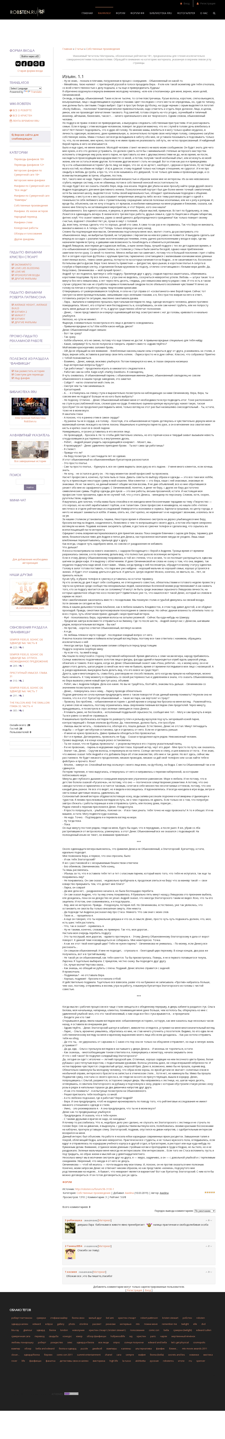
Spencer (200, 1360)
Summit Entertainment (89, 1354)
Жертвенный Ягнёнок (183, 1336)
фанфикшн (35, 1360)
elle (195, 1324)
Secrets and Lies (176, 1354)
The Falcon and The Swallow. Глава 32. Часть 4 (30, 704)
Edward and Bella (157, 1342)
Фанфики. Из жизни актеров (31, 211)
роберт (42, 1342)
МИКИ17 (20, 315)
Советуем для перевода (29, 374)
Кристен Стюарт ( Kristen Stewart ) (107, 1330)
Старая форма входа (30, 70)
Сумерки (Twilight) (182, 1330)
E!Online (83, 1324)
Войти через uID (30, 56)
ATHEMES (57, 1394)
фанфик (160, 1348)
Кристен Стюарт (127, 1317)
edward (37, 1324)
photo (72, 1324)
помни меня (151, 1324)
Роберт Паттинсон (21, 1317)
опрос (116, 1342)
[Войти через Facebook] (24, 63)
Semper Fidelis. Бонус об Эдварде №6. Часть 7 (26, 689)
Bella (166, 1330)
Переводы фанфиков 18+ (29, 159)
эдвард (41, 1330)
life (23, 1360)
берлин (48, 1354)
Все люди (103, 1342)
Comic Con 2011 (65, 1354)
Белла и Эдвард (67, 1348)
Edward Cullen (203, 1330)
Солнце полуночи (134, 1342)
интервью (125, 1324)
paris (153, 1336)
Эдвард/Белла (32, 1354)
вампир (15, 1348)
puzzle (84, 1348)
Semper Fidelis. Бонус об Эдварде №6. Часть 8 (26, 641)
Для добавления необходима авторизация (30, 561)
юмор (79, 1336)
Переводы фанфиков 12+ (29, 164)
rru (190, 1360)
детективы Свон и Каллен (74, 1360)
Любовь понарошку (22, 1342)
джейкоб (97, 1348)
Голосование (137, 1330)
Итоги (181, 1360)
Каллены (126, 1348)
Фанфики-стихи (23, 222)
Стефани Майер (59, 1317)
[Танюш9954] (75, 1250)
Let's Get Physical (180, 1342)
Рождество (57, 1342)
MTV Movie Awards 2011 (194, 1348)
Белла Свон (78, 1317)
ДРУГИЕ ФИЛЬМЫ (26, 278)
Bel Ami (110, 1317)
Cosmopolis (199, 1342)
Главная (67, 49)
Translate (36, 91)
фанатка (50, 1360)
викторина (99, 1360)
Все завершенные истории (30, 461)
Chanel (108, 1354)
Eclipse (49, 1324)
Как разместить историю (30, 371)
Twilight (185, 1324)
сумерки (41, 1317)
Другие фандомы (24, 239)
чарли (163, 1336)
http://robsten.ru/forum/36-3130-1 (94, 1189)
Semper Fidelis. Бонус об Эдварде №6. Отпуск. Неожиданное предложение (29, 658)
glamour (27, 1330)
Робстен (187, 1317)
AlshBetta (140, 1360)
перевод (39, 1336)
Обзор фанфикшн (96, 1336)
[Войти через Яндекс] (30, 63)
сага (119, 1354)
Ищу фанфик (22, 378)
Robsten (200, 1317)
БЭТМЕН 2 (21, 311)
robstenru (168, 1360)
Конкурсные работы (26, 228)
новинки (194, 1354)
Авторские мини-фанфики (29, 180)
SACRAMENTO (23, 264)
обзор (27, 1348)
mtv (138, 1324)
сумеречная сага (20, 1336)
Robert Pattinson (149, 1317)
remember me (169, 1324)
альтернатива (143, 1348)
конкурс (67, 1336)
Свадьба (53, 1336)
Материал (104, 1220)
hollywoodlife (118, 1336)
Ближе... (173, 1348)
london (64, 1330)
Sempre (130, 1354)
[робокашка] (75, 1224)
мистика (208, 1354)
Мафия (142, 1354)
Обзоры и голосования (28, 233)
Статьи (79, 49)
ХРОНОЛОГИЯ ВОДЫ (27, 275)
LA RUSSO (126, 1360)
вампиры (112, 1348)
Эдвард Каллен (19, 1324)
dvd (203, 1324)
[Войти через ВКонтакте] (18, 63)
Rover (14, 1360)
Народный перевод (25, 216)
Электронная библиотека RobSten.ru (30, 419)
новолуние (78, 1330)
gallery (60, 1324)
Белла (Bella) (157, 1354)
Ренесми (110, 1324)
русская (154, 1360)
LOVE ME (20, 271)
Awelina (129, 1193)
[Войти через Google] (36, 63)
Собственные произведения (103, 49)
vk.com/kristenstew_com (30, 608)
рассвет (96, 1324)
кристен (141, 1336)
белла (52, 1330)
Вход (186, 3)
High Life (114, 1360)
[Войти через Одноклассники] (42, 63)
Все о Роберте (22, 110)
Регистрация (207, 3)
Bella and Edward (45, 1348)
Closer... (15, 1354)
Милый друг (95, 1317)
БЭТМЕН (20, 318)
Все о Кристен (22, 115)
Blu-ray (15, 1330)
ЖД (130, 1336)
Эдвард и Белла (85, 1342)
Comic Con (154, 1330)
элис (69, 1342)
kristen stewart (170, 1317)
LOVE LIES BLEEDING (27, 268)
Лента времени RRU (25, 120)
